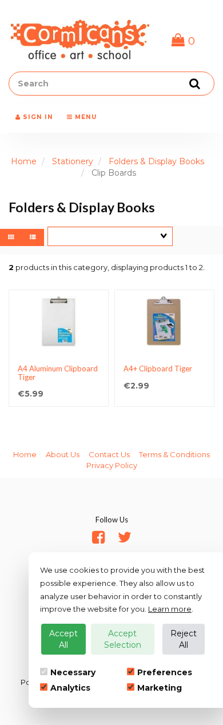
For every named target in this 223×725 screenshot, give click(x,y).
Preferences (164, 672)
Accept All (63, 639)
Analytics (70, 688)
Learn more (170, 608)
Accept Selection (122, 639)
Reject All (183, 639)
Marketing (159, 688)
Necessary (72, 672)
